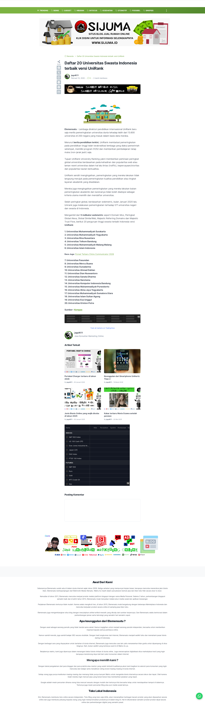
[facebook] (59, 68)
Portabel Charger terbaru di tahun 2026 (80, 377)
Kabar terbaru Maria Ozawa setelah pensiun (120, 414)
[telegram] (59, 82)
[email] (59, 92)
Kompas (78, 309)
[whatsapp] (59, 77)
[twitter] (59, 72)
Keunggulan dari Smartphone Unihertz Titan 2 (122, 377)
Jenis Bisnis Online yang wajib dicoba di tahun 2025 (82, 414)
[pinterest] (59, 87)
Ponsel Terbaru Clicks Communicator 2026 (94, 254)
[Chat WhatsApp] (199, 696)
